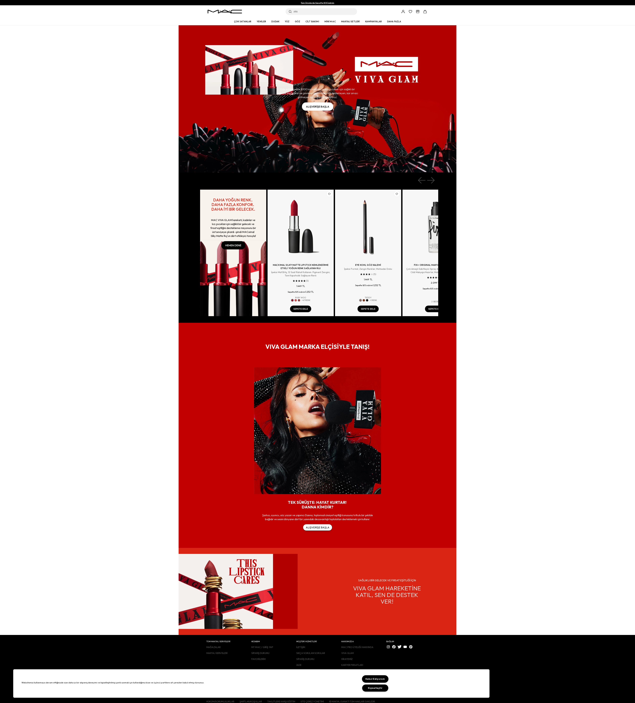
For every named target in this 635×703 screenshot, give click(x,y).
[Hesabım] (403, 12)
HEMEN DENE (233, 245)
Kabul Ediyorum (375, 678)
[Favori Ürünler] (410, 12)
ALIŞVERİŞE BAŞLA (317, 106)
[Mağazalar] (418, 12)
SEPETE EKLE (300, 308)
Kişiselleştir (375, 687)
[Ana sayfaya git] (224, 12)
